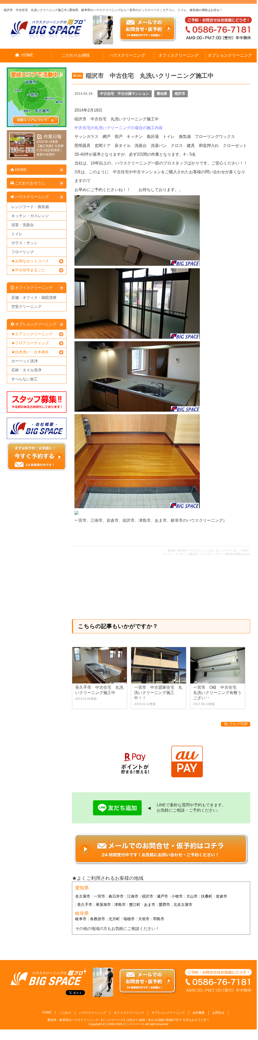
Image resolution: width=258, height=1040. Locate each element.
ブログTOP (238, 724)
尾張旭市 (103, 904)
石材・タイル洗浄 (26, 370)
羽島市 (158, 919)
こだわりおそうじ (30, 183)
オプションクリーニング (230, 55)
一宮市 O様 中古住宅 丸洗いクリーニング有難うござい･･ (217, 692)
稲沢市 (180, 94)
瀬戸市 (162, 896)
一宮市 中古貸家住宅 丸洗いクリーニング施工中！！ (158, 692)
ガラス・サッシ (24, 243)
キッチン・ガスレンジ (30, 216)
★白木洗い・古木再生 (30, 352)
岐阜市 (81, 919)
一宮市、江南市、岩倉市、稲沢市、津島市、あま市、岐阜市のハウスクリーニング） (150, 520)
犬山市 (192, 896)
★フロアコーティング (30, 343)
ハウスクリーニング (127, 55)
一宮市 (99, 896)
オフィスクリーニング (178, 55)
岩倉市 (221, 896)
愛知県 (162, 94)
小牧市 (177, 896)
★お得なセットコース (30, 261)
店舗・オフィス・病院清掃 (33, 297)
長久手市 (84, 904)
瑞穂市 (129, 919)
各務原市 (97, 919)
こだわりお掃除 (76, 55)
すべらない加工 (24, 379)
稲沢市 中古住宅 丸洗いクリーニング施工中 (150, 75)
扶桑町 (206, 896)
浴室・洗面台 (22, 225)
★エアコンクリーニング (32, 334)
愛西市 (164, 904)
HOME (27, 55)
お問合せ (218, 1012)
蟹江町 (134, 904)
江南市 (132, 896)
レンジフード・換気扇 (30, 207)
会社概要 (199, 1012)
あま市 (149, 904)
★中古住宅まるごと (28, 270)
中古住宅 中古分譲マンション (124, 94)
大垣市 (143, 919)
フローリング (22, 252)
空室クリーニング (26, 306)
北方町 (114, 919)
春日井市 (116, 896)
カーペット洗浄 (24, 361)
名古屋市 (82, 896)
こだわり (65, 1012)
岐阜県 (82, 913)
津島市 (120, 904)
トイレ (17, 234)
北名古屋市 (183, 904)
